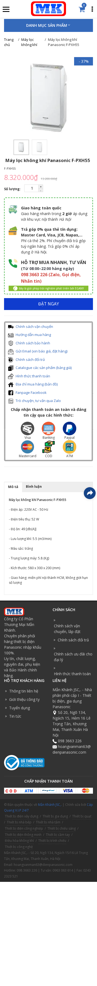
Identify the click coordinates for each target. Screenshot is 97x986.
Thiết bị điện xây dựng (21, 816)
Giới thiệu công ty (24, 699)
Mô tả (13, 486)
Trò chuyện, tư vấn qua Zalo (38, 400)
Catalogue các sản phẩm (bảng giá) (43, 367)
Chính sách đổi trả (30, 359)
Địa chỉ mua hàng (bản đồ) (36, 384)
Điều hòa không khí (19, 840)
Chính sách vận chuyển (34, 326)
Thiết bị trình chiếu (52, 840)
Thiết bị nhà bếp (19, 822)
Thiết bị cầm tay (58, 834)
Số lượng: (13, 189)
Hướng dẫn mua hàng (33, 334)
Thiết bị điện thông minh (23, 834)
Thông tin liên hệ (23, 691)
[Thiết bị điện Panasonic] (48, 8)
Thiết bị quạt (81, 816)
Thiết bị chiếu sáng (61, 828)
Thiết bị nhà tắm (48, 822)
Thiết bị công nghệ (19, 847)
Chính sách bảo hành (32, 343)
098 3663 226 (70, 740)
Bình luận (34, 486)
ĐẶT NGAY (48, 304)
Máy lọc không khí (29, 42)
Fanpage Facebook (31, 392)
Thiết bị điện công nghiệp (24, 828)
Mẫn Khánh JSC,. (50, 804)
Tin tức (15, 716)
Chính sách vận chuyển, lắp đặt (67, 628)
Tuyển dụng (19, 707)
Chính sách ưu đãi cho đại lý (73, 656)
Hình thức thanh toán (32, 376)
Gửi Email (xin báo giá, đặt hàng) (41, 351)
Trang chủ (8, 42)
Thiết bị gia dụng (55, 816)
